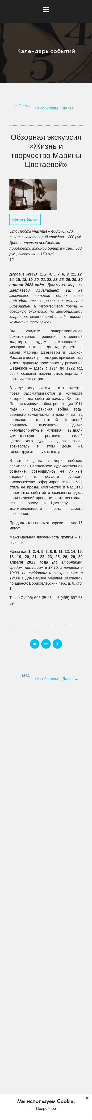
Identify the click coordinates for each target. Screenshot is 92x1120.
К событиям (47, 108)
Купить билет (25, 219)
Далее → (70, 108)
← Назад (21, 105)
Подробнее (46, 1108)
